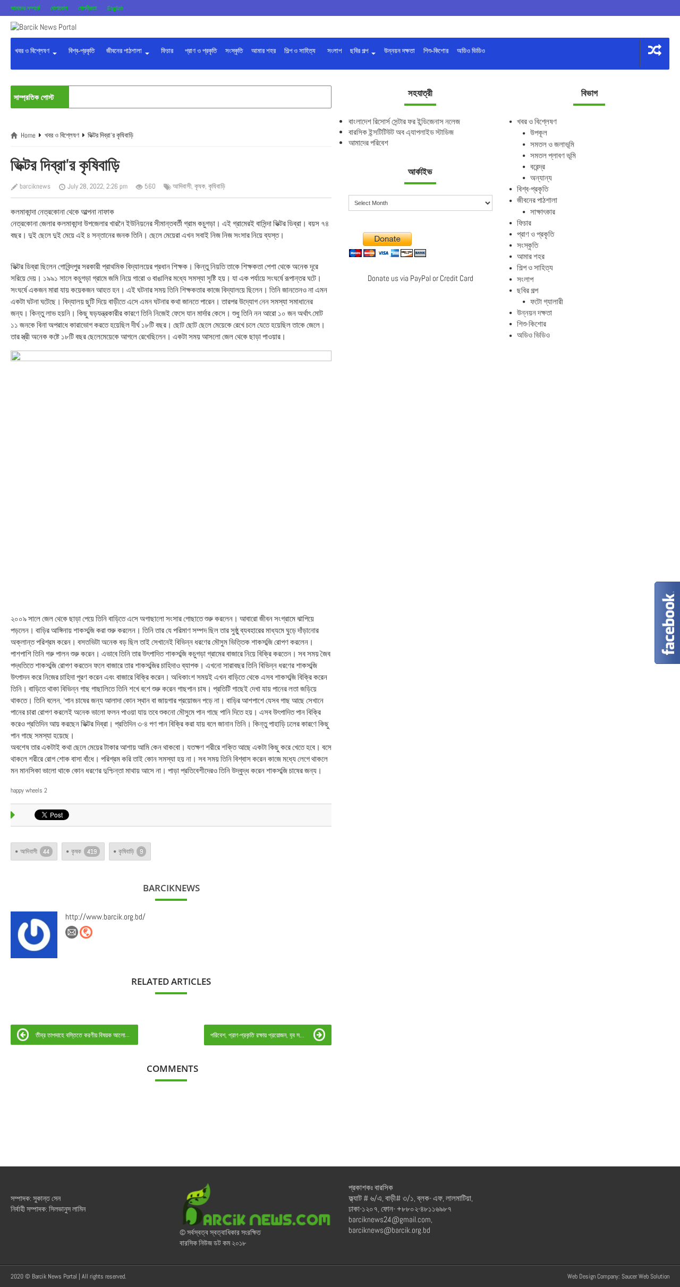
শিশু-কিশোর (435, 51)
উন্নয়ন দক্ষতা (399, 51)
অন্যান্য (541, 178)
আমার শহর (263, 51)
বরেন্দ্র (537, 166)
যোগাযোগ (58, 8)
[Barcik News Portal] (43, 26)
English (115, 8)
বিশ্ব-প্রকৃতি (80, 51)
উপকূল (538, 132)
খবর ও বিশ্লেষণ (33, 51)
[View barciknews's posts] (34, 934)
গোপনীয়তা (87, 8)
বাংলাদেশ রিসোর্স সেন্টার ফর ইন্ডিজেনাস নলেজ (404, 121)
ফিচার (165, 51)
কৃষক (199, 186)
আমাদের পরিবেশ (368, 143)
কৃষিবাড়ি (216, 186)
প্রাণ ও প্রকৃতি (199, 51)
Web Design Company (592, 1276)
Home (28, 135)
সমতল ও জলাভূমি (552, 144)
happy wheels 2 (29, 790)
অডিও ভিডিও (471, 51)
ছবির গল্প (360, 51)
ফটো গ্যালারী (546, 301)
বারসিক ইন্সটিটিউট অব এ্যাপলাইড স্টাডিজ (401, 132)
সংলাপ (333, 51)
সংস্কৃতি (234, 51)
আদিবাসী (182, 186)
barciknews (35, 186)
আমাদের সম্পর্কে (25, 8)
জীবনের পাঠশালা (123, 51)
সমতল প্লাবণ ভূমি (553, 155)
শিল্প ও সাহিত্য (300, 51)
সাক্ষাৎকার (542, 212)
